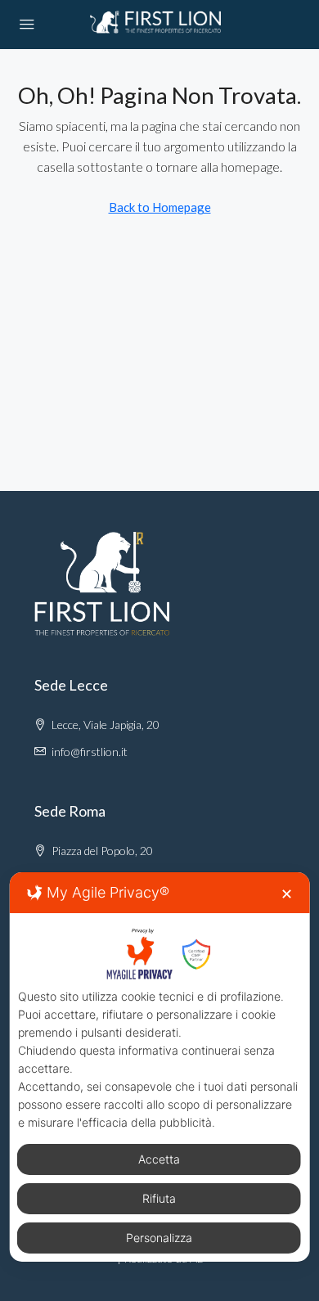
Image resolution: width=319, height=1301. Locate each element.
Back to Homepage (160, 207)
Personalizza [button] (159, 1238)
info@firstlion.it (90, 752)
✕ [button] (287, 894)
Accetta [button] (159, 1159)
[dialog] (160, 1067)
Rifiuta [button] (159, 1198)
